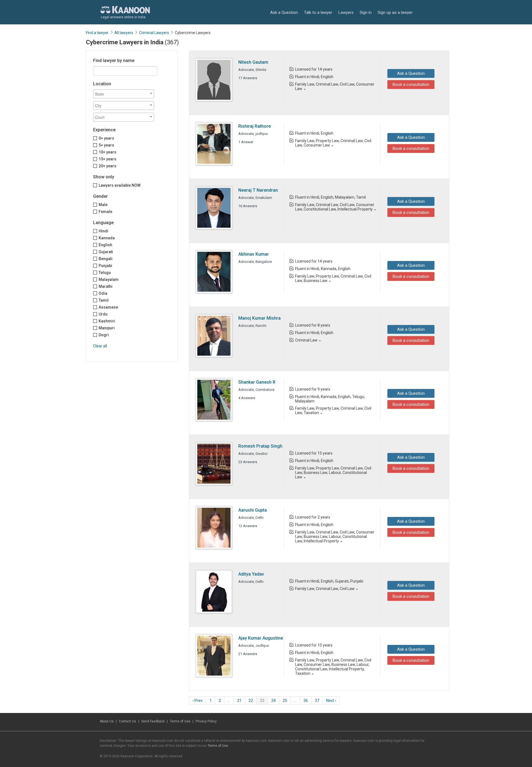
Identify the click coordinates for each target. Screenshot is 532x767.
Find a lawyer (97, 32)
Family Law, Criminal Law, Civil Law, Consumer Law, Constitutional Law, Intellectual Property (334, 206)
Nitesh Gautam (253, 62)
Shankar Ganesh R (256, 382)
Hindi (103, 231)
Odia (103, 293)
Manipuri (107, 328)
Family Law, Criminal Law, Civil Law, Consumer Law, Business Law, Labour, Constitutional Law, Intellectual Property (334, 536)
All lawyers (123, 32)
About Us (107, 721)
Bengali (105, 258)
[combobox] (123, 93)
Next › (331, 700)
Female (105, 211)
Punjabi (105, 265)
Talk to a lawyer (318, 12)
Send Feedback (153, 721)
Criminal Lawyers (154, 32)
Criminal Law (306, 340)
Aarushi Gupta (252, 510)
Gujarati (106, 252)
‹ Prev (198, 700)
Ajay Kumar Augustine (260, 638)
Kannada (107, 238)
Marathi (105, 286)
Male (103, 204)
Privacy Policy (206, 721)
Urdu (103, 314)
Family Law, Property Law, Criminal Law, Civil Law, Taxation (333, 410)
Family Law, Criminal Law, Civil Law (325, 588)
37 (317, 700)
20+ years (107, 166)
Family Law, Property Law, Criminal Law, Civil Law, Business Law (333, 278)
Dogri (104, 335)
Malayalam (109, 279)
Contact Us (127, 721)
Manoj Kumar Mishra (259, 318)
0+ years (106, 138)
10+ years (107, 152)
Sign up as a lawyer (395, 12)
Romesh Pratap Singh (260, 446)
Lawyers (346, 12)
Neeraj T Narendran (258, 190)
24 (273, 700)
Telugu (105, 272)
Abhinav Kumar (253, 254)
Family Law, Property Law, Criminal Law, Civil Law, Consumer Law (333, 142)
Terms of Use (180, 721)
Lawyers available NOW (119, 185)
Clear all (100, 346)
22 (251, 700)
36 (305, 700)
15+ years (107, 159)
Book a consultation (411, 84)
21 (239, 700)
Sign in (366, 12)
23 (262, 700)
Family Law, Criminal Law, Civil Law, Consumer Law (334, 86)
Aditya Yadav (251, 574)
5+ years (106, 145)
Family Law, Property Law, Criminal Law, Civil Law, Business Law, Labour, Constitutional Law (333, 472)
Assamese (108, 307)
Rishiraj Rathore (254, 126)
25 (285, 700)
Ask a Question (284, 12)
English (105, 245)
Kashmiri (107, 321)
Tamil (104, 300)
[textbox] (125, 94)
